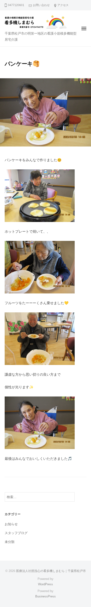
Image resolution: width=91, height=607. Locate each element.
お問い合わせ (41, 5)
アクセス (63, 5)
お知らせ (11, 524)
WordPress (45, 584)
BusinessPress (45, 596)
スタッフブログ (16, 533)
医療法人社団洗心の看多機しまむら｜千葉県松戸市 (51, 571)
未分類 (9, 542)
